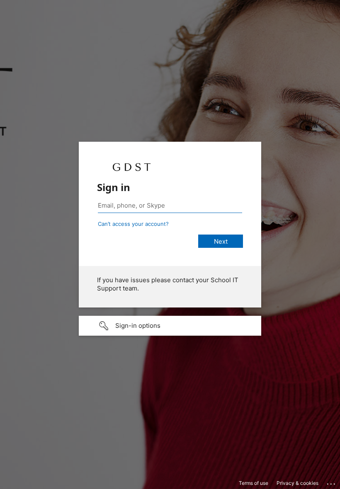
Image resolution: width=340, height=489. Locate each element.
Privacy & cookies (297, 483)
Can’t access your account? (133, 223)
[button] (170, 326)
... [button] (332, 482)
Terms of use (253, 483)
